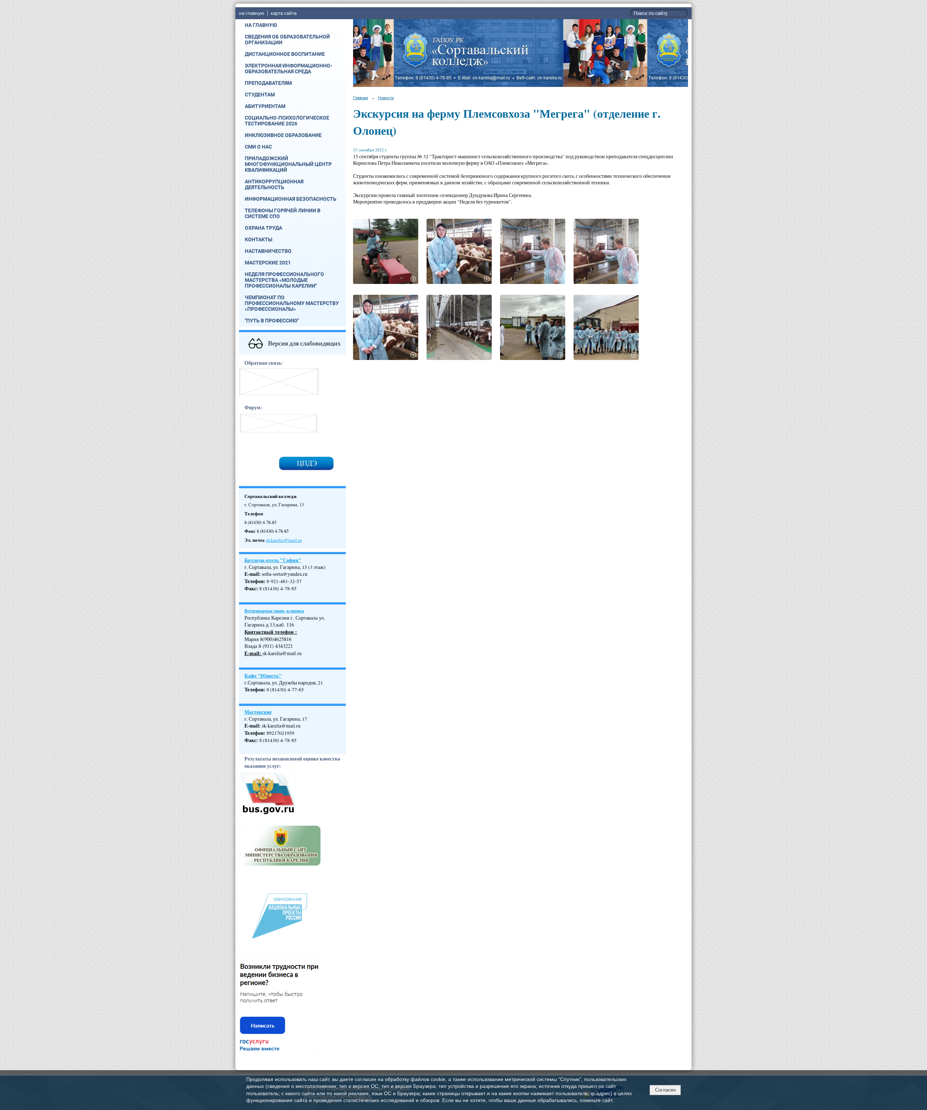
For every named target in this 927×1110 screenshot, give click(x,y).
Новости (386, 97)
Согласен (665, 1090)
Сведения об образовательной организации (287, 39)
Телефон (254, 581)
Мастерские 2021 (268, 262)
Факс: (251, 740)
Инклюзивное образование (283, 135)
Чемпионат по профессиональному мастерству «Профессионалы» (292, 303)
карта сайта (283, 13)
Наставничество (268, 251)
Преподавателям (268, 83)
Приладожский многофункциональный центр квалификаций (288, 164)
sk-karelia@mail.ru (284, 540)
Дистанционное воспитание (285, 54)
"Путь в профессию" (272, 320)
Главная (360, 97)
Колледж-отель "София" (272, 560)
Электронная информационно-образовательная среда (288, 68)
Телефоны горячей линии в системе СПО (282, 213)
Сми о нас (258, 147)
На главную (261, 25)
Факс (250, 588)
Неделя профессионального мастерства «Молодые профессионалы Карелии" (284, 280)
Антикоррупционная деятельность (274, 184)
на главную (251, 13)
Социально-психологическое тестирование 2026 (287, 120)
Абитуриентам (265, 106)
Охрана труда (263, 228)
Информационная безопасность (290, 199)
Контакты (258, 239)
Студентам (260, 94)
